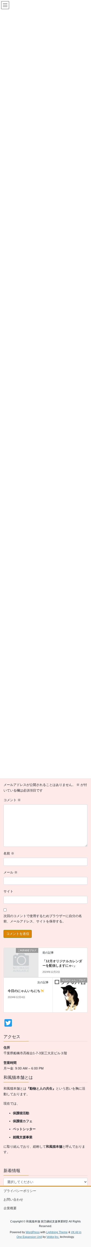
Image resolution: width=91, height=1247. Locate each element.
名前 (9, 853)
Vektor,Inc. (52, 1237)
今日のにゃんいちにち (24, 991)
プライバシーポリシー (20, 1191)
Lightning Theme (57, 1232)
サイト (8, 891)
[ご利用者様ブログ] (21, 958)
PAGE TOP (84, 1205)
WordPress (33, 1232)
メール (11, 872)
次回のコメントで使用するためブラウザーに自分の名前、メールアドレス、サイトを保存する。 (43, 918)
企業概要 (10, 1208)
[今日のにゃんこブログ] (70, 994)
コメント (12, 800)
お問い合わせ (13, 1199)
